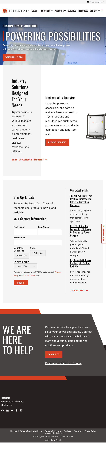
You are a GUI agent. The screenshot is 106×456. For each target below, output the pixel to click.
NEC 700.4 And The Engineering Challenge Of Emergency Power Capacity (80, 230)
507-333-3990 (16, 401)
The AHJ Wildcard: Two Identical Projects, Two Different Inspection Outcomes (81, 200)
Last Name (43, 227)
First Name (19, 227)
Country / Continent (19, 249)
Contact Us (53, 354)
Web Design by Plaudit (53, 440)
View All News (77, 290)
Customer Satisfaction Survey (63, 363)
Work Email (19, 237)
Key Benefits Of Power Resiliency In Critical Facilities (80, 263)
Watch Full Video (14, 57)
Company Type (21, 261)
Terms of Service (28, 276)
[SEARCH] (102, 11)
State (32, 248)
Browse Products (57, 142)
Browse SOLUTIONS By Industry (28, 159)
